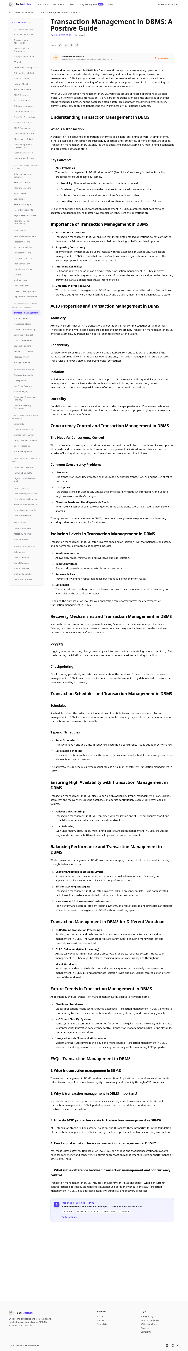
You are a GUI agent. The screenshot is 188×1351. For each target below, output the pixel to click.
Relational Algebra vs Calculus (23, 175)
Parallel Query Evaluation (25, 510)
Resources (57, 4)
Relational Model (21, 78)
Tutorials (42, 4)
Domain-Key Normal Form (26, 269)
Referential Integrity (23, 204)
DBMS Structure (21, 95)
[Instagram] (173, 1345)
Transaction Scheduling (25, 329)
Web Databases (21, 539)
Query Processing (22, 446)
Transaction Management (26, 312)
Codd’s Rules (19, 199)
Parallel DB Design (22, 515)
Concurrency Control (23, 335)
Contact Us (146, 1332)
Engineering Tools (91, 4)
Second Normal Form (23, 247)
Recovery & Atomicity (23, 375)
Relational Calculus (22, 182)
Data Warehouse (21, 557)
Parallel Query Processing (25, 493)
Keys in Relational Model (25, 215)
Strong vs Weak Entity (24, 56)
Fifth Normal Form (22, 263)
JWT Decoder (82, 1211)
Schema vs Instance (23, 122)
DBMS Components (23, 128)
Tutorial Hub (102, 1324)
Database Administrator (25, 158)
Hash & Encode (109, 1211)
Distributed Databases (24, 467)
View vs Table (20, 193)
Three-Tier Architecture (24, 117)
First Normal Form (22, 241)
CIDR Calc (95, 1211)
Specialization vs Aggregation (21, 41)
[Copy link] (77, 45)
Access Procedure (22, 100)
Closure (17, 274)
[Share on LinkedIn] (66, 45)
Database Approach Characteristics (23, 146)
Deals (71, 4)
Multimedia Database (24, 574)
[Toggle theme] (176, 4)
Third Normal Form (22, 252)
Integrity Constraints (23, 210)
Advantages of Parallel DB (26, 504)
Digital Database (21, 563)
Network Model (21, 84)
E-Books (100, 1320)
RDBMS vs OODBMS (23, 472)
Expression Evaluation (24, 435)
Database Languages (23, 106)
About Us (145, 1328)
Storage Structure (22, 362)
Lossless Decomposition (25, 291)
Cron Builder (125, 1211)
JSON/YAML (67, 1211)
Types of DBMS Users (23, 152)
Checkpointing (20, 380)
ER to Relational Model (24, 34)
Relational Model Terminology (21, 222)
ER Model (18, 62)
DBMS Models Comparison (26, 67)
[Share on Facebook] (71, 45)
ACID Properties (21, 318)
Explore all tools (69, 1217)
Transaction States (22, 324)
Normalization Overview (25, 236)
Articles (100, 1316)
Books (110, 4)
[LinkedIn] (167, 1345)
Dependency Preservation (25, 296)
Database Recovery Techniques (22, 406)
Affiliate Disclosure (165, 4)
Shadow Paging (21, 391)
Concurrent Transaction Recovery (25, 398)
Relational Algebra (22, 188)
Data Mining (19, 552)
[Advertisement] (112, 1259)
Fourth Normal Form (23, 258)
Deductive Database (23, 579)
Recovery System (21, 357)
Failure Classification (23, 351)
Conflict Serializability (24, 340)
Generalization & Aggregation (21, 49)
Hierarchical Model (22, 89)
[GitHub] (178, 1345)
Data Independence (23, 111)
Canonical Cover (21, 285)
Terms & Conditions (150, 1320)
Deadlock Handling (22, 346)
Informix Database (22, 528)
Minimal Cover (20, 280)
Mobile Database (21, 568)
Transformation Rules (24, 429)
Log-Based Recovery (23, 386)
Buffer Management (23, 451)
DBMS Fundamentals (24, 12)
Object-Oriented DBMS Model (24, 479)
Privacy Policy (147, 1316)
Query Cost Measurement (25, 440)
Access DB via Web (22, 533)
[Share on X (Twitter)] (60, 45)
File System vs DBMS (23, 139)
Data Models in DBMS (24, 73)
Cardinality (19, 424)
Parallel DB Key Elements (25, 499)
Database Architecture (24, 133)
